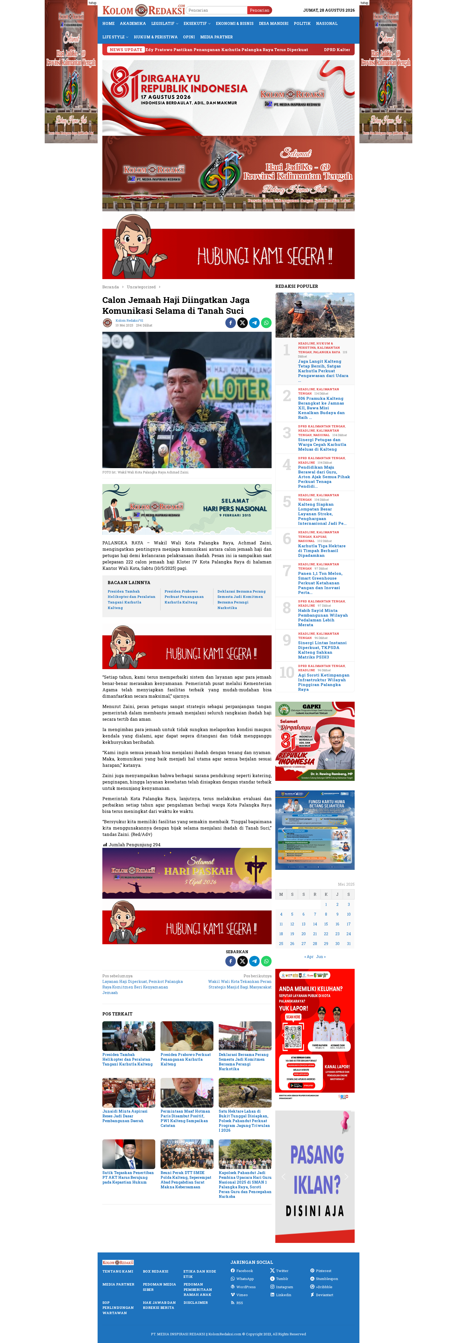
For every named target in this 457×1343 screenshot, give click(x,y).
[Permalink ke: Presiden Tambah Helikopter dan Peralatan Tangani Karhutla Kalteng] (128, 1036)
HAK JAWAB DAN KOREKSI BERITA (159, 1305)
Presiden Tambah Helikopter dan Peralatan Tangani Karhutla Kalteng (127, 1059)
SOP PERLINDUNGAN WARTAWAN (118, 1307)
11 (281, 923)
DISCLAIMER (196, 1302)
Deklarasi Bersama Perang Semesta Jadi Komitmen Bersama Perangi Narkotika (243, 1061)
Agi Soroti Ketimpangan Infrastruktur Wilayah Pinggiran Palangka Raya (324, 682)
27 (303, 943)
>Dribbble (324, 1286)
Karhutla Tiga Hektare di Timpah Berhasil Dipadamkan (322, 550)
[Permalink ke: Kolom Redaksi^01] (107, 322)
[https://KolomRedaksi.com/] (144, 9)
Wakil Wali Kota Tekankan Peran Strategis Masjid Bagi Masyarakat (240, 981)
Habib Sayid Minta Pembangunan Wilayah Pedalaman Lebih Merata (323, 617)
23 (337, 933)
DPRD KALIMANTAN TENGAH (321, 426)
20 (303, 933)
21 (315, 933)
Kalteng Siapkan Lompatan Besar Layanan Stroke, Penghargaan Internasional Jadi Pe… (322, 514)
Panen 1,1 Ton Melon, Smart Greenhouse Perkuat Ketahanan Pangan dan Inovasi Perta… (320, 583)
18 (281, 933)
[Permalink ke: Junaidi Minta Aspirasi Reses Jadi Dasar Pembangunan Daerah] (128, 1093)
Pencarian (259, 10)
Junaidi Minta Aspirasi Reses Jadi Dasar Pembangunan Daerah (125, 1116)
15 (326, 923)
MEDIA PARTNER (118, 1284)
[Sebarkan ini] (230, 322)
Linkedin (283, 1294)
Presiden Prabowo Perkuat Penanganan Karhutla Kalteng (184, 597)
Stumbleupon (327, 1278)
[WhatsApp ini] (266, 322)
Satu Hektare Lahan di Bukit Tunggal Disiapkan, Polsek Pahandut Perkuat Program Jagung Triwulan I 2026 (244, 1121)
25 (281, 943)
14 (315, 923)
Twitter (282, 1270)
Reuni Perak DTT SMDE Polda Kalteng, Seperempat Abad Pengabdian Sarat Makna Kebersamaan (186, 1179)
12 (292, 923)
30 (337, 943)
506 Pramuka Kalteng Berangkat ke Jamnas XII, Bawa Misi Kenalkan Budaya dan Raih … (321, 408)
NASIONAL (321, 435)
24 (348, 933)
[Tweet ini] (242, 322)
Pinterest (323, 1270)
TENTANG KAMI (117, 1271)
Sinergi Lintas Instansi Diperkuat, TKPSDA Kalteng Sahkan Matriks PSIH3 (322, 649)
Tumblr (282, 1278)
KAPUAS (319, 537)
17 (349, 923)
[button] (283, 741)
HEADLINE (306, 343)
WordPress (246, 1286)
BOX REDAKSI (155, 1271)
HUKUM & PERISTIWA (315, 345)
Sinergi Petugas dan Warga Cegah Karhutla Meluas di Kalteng (322, 444)
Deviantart (324, 1294)
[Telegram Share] (254, 322)
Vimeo (242, 1294)
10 (349, 914)
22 (326, 933)
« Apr (309, 956)
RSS (239, 1302)
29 (326, 943)
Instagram (284, 1286)
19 (292, 933)
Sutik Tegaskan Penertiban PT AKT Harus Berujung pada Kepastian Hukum (128, 1177)
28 (315, 943)
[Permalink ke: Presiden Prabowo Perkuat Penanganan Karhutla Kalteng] (187, 1036)
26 (292, 943)
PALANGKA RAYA (326, 352)
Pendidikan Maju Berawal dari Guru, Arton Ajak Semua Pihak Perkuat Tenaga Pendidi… (324, 477)
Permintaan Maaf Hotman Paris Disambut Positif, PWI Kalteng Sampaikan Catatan (185, 1118)
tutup (92, 3)
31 (349, 943)
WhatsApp (245, 1278)
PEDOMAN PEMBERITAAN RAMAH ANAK (198, 1289)
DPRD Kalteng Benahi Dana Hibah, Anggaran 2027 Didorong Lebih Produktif (295, 49)
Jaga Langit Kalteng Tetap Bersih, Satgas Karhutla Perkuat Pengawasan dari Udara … (323, 371)
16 (337, 923)
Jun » (321, 956)
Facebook (244, 1270)
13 (303, 923)
